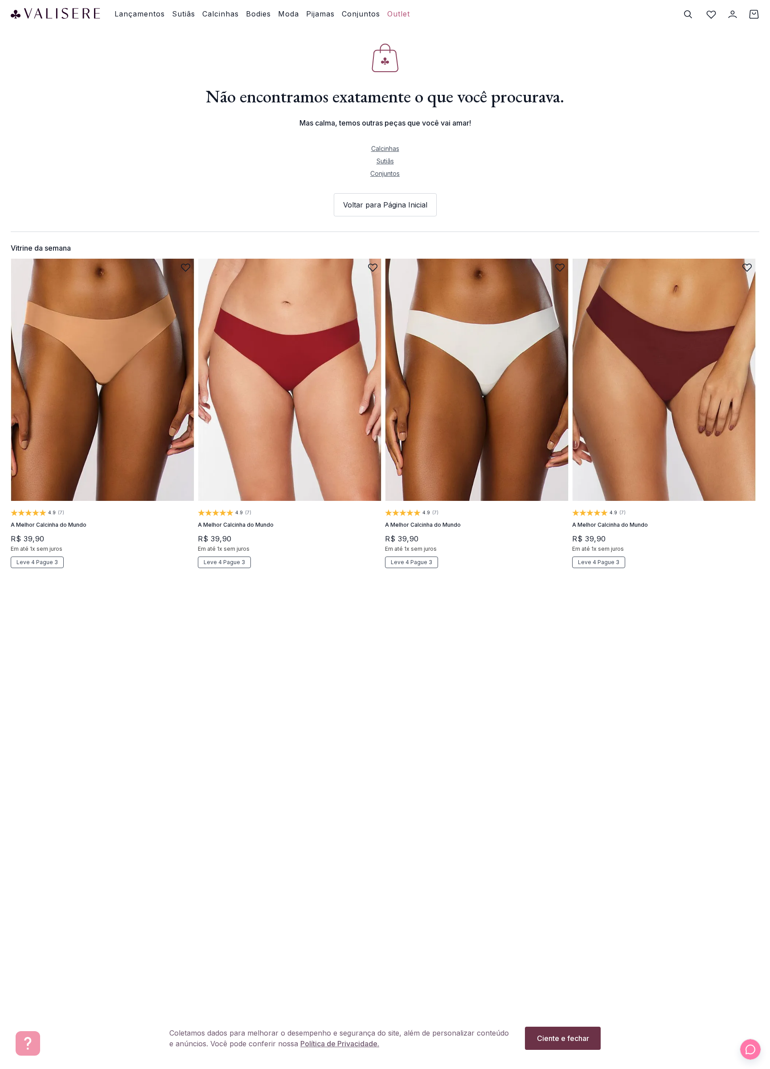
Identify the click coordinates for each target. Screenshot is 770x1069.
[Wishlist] (711, 14)
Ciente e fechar (563, 1038)
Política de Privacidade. (339, 1043)
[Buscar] (688, 14)
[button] (45, 465)
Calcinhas (385, 148)
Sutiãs (385, 161)
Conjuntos (385, 173)
